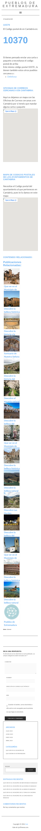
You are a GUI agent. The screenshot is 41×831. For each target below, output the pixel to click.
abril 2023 (9, 740)
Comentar (8, 661)
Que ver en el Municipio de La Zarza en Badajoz (19, 789)
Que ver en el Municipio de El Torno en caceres (19, 792)
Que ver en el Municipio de (15, 750)
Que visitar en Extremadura (15, 753)
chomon (9, 629)
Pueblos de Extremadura (20, 4)
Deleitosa (12, 77)
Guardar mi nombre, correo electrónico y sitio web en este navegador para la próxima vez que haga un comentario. (19, 708)
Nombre (9, 677)
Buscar (7, 766)
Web (7, 695)
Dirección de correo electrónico (17, 686)
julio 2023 (9, 731)
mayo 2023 (9, 737)
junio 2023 (9, 734)
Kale (26, 824)
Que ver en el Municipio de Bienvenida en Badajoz (20, 782)
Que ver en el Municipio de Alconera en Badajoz (19, 786)
